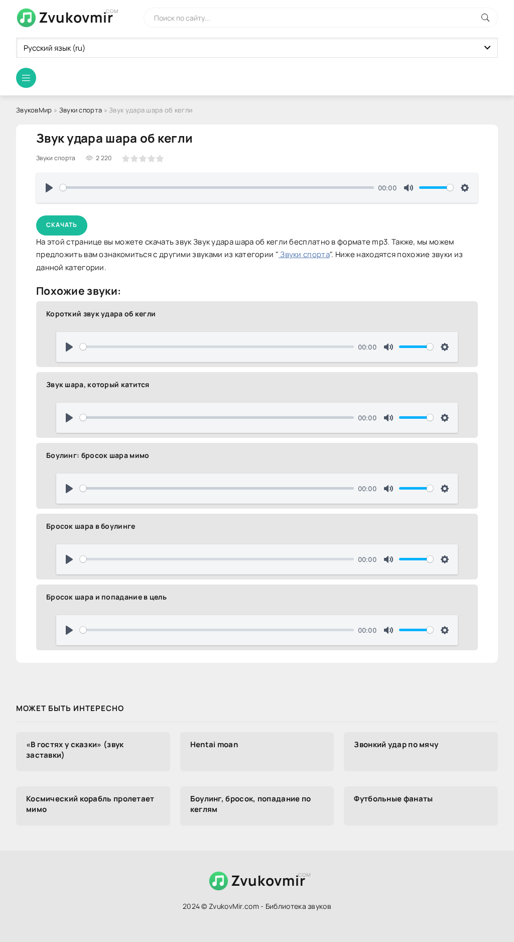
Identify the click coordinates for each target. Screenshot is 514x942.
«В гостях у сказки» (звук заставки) (75, 749)
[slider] (217, 187)
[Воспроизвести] (49, 188)
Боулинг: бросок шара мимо (98, 455)
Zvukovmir (76, 17)
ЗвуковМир (34, 109)
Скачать (61, 224)
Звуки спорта (80, 109)
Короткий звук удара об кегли (101, 313)
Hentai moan (214, 744)
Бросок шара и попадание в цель (106, 597)
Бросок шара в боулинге (91, 526)
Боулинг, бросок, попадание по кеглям (250, 803)
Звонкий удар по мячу (396, 744)
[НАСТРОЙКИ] (465, 188)
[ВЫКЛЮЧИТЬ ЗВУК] (409, 188)
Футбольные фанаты (393, 798)
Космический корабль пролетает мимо (90, 803)
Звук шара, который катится (98, 384)
